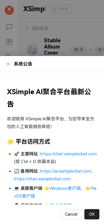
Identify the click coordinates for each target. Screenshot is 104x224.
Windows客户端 (65, 188)
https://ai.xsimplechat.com (65, 171)
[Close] (8, 64)
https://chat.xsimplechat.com (68, 154)
